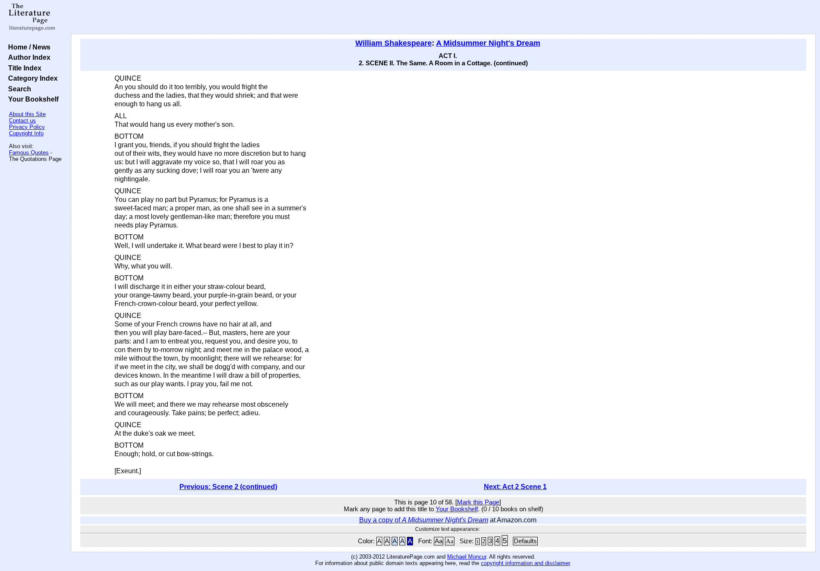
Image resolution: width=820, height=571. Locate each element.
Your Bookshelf (32, 99)
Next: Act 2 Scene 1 (515, 486)
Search (18, 89)
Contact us (22, 120)
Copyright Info (26, 133)
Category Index (31, 78)
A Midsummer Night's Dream (488, 43)
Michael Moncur (466, 557)
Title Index (23, 68)
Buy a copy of (423, 520)
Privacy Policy (27, 127)
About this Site (27, 114)
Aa (438, 541)
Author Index (27, 57)
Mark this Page (478, 502)
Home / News (27, 47)
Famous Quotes (29, 152)
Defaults (525, 541)
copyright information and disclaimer (525, 563)
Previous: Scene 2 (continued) (228, 486)
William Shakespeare (393, 43)
